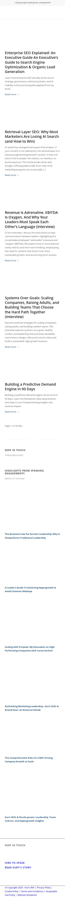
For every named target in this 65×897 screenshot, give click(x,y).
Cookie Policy (12, 891)
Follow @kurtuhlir (14, 455)
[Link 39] (32, 752)
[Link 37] (32, 700)
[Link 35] (32, 641)
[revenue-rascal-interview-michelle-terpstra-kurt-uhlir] (32, 198)
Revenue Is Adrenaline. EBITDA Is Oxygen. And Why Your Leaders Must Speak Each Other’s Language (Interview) (31, 219)
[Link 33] (32, 581)
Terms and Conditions (32, 891)
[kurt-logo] (27, 12)
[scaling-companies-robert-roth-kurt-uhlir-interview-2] (32, 283)
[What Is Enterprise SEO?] (32, 38)
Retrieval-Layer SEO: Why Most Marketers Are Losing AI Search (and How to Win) (32, 136)
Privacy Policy (44, 887)
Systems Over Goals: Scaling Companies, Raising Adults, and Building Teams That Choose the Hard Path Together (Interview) (32, 307)
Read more (10, 94)
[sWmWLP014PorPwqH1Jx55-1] (32, 369)
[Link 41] (32, 811)
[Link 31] (32, 528)
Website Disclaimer (27, 894)
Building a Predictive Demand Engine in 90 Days (30, 386)
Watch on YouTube (14, 478)
